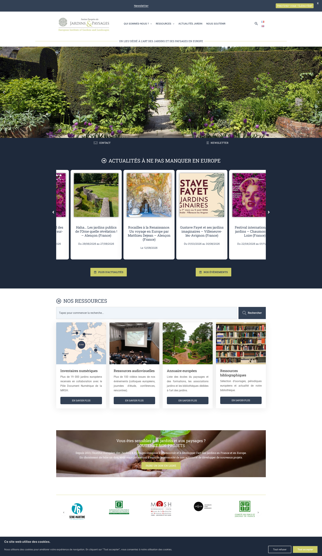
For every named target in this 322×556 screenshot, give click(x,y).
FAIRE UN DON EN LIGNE (161, 465)
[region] (161, 546)
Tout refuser (279, 549)
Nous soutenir (215, 23)
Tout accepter (305, 549)
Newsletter (141, 6)
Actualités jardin (190, 23)
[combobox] (146, 313)
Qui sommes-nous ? (136, 23)
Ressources (163, 23)
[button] (150, 23)
